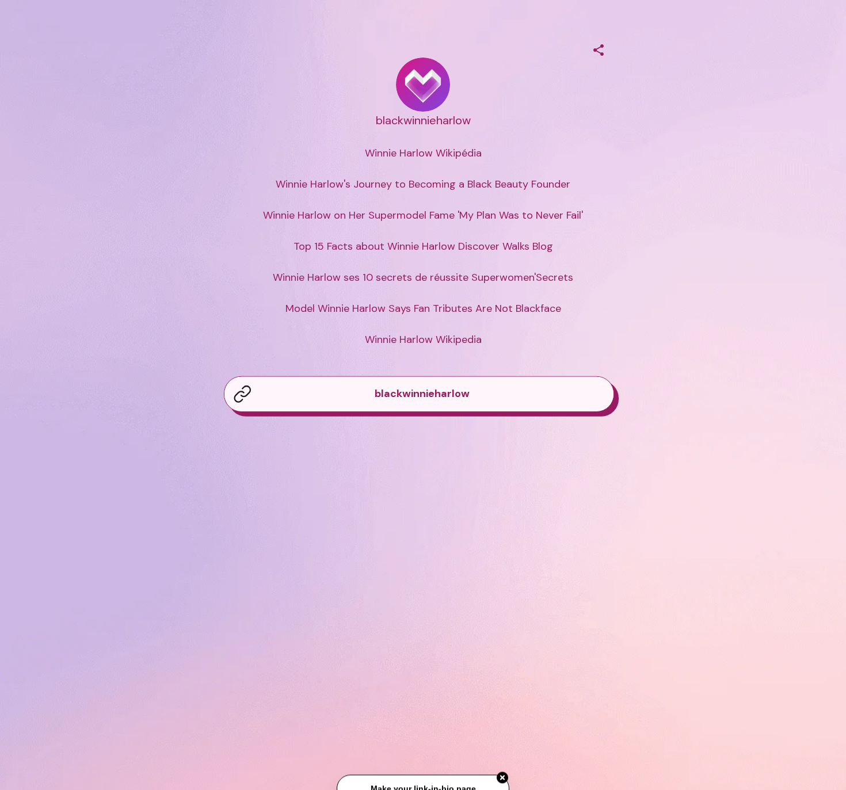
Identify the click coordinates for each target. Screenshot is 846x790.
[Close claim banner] (502, 777)
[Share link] (598, 48)
